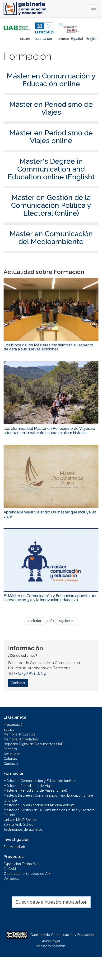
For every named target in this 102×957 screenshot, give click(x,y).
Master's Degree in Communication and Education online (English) (51, 169)
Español (77, 39)
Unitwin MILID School (20, 820)
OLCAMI (10, 869)
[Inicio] (25, 8)
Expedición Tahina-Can (21, 864)
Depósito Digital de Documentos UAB (34, 744)
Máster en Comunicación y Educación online (51, 80)
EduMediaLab (14, 847)
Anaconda (58, 946)
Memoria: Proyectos (20, 734)
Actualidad (12, 754)
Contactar (18, 683)
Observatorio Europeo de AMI (27, 873)
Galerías (10, 759)
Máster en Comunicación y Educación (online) (40, 781)
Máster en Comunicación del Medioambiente (51, 238)
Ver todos (11, 878)
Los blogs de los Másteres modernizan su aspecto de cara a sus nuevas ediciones (48, 347)
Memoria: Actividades (21, 739)
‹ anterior (34, 621)
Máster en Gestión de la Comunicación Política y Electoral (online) (51, 205)
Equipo (9, 729)
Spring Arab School (19, 824)
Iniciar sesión (42, 39)
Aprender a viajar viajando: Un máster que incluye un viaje (50, 514)
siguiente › (67, 621)
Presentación (14, 724)
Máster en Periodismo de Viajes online (51, 137)
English (91, 39)
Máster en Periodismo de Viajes (51, 108)
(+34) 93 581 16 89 (30, 673)
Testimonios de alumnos (23, 829)
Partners (10, 749)
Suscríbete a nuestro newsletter (51, 902)
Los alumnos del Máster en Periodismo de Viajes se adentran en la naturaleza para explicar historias (49, 430)
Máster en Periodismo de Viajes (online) (35, 790)
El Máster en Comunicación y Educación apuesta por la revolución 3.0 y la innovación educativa (50, 598)
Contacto (11, 764)
